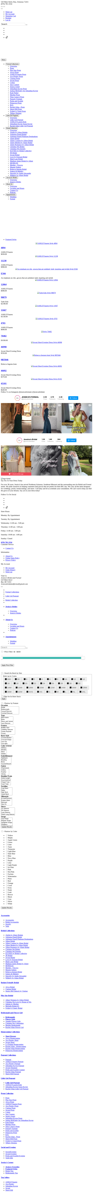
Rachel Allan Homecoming (15, 1048)
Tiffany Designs (11, 1143)
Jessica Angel (10, 1116)
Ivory (10, 888)
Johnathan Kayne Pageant (14, 1066)
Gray (9, 899)
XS (40, 692)
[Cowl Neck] (6, 788)
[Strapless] (6, 825)
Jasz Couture (10, 1114)
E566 (3, 273)
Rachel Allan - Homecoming (15, 1046)
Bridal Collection (11, 600)
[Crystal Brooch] (6, 764)
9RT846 (4, 359)
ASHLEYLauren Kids (13, 1085)
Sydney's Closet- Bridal (13, 1008)
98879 (4, 297)
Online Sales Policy (12, 558)
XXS (31, 692)
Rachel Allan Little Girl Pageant (16, 1089)
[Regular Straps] (6, 821)
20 (26, 683)
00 (18, 679)
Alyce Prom (9, 1102)
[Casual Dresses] (10, 711)
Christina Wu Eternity (13, 951)
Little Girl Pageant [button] (8, 1078)
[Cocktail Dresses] (10, 713)
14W (9, 687)
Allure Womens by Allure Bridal (17, 1000)
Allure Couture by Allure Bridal (16, 943)
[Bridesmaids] (10, 709)
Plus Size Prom (10, 1100)
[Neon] (4, 752)
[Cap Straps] (6, 819)
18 (17, 683)
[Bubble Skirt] (8, 728)
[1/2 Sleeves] (8, 809)
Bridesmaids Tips (11, 1173)
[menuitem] (48, 12)
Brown (10, 895)
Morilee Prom (10, 1124)
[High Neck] (6, 792)
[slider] (83, 657)
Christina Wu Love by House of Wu (18, 1002)
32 (79, 683)
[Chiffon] (5, 770)
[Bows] (6, 762)
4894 (3, 247)
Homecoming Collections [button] (10, 1032)
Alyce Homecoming (12, 1038)
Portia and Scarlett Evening (15, 1156)
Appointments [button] (10, 637)
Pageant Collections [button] (8, 1055)
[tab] (48, 607)
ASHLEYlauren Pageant (14, 1062)
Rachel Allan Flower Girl (14, 1027)
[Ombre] (4, 754)
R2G (7, 1135)
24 (44, 683)
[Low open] (7, 744)
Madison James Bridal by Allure (16, 964)
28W (85, 687)
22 (35, 683)
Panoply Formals (11, 1129)
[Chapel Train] (6, 782)
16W (20, 687)
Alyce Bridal (10, 987)
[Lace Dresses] (7, 723)
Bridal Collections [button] (8, 931)
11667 (3, 310)
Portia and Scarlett (11, 1131)
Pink (9, 870)
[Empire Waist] (6, 800)
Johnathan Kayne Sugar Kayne (16, 1087)
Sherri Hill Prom (11, 1139)
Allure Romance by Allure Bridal (17, 947)
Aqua (10, 847)
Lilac (9, 863)
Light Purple (12, 865)
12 (75, 679)
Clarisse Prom (10, 1108)
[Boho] (7, 719)
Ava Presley (9, 1184)
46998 (4, 347)
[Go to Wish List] (4, 6)
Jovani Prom (9, 1110)
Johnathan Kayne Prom (13, 1118)
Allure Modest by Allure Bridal (16, 945)
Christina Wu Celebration (14, 1023)
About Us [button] (9, 620)
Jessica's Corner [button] (7, 1162)
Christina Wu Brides (12, 949)
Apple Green (12, 840)
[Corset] (8, 733)
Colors (7, 1112)
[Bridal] (10, 707)
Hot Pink (11, 872)
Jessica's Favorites (12, 1167)
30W (9, 692)
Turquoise (11, 849)
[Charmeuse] (5, 768)
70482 (4, 336)
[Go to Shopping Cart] (2, 6)
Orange (10, 883)
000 (9, 679)
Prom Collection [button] (7, 1093)
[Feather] (5, 772)
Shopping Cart (10, 16)
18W (31, 687)
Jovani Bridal (10, 958)
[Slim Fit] (6, 804)
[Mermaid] (6, 802)
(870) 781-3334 (6, 542)
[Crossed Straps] (7, 740)
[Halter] (6, 790)
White (10, 904)
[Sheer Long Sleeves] (8, 814)
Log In (7, 20)
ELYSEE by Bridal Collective (16, 953)
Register (8, 18)
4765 (3, 323)
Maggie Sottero (10, 970)
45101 (4, 383)
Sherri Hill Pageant (12, 1074)
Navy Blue (12, 858)
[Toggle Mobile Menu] (2, 586)
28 (61, 683)
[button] (12, 64)
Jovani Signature (11, 1068)
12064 (4, 284)
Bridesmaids (10, 1017)
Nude (10, 890)
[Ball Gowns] (7, 718)
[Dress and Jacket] (7, 721)
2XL (84, 692)
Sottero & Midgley (12, 974)
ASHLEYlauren (11, 1182)
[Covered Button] (7, 738)
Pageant (8, 1060)
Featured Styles (10, 239)
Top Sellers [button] (5, 1177)
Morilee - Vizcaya (11, 968)
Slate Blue (11, 854)
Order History (10, 570)
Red (9, 881)
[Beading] (6, 760)
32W (20, 692)
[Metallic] (4, 750)
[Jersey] (5, 774)
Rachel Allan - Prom (12, 1137)
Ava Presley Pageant (12, 1064)
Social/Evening (10, 1152)
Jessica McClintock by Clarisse (16, 991)
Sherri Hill (9, 1190)
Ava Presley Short (11, 1040)
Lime (10, 845)
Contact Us (9, 548)
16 (8, 683)
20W (42, 687)
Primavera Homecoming (14, 1051)
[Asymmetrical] (6, 780)
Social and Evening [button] (8, 1147)
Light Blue (12, 851)
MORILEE (9, 966)
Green (10, 842)
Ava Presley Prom (11, 1106)
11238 (3, 260)
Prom (7, 1098)
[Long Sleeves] (8, 812)
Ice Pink (11, 867)
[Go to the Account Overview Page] (2, 8)
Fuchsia (10, 874)
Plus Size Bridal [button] (7, 996)
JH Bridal (8, 955)
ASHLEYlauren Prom (13, 1104)
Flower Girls (10, 1019)
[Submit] (26, 24)
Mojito (10, 838)
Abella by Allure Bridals (14, 935)
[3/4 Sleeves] (8, 811)
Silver (10, 901)
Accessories (9, 920)
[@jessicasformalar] (17, 398)
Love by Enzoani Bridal (14, 960)
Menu (3, 60)
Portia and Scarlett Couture (15, 1070)
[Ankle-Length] (6, 778)
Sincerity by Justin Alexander (15, 976)
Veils (7, 926)
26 (53, 683)
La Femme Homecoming (14, 1044)
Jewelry (8, 924)
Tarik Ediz (9, 1158)
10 (66, 679)
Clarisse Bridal (10, 989)
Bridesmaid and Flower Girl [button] (12, 1013)
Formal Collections (12, 592)
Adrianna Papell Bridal (13, 937)
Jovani (7, 1188)
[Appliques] (6, 758)
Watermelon (12, 876)
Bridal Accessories (12, 922)
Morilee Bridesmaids (12, 1025)
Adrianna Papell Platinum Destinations (19, 939)
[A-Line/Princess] (6, 798)
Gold (9, 892)
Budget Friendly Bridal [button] (10, 983)
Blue (9, 856)
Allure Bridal (10, 941)
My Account (9, 14)
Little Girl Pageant (12, 596)
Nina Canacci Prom (12, 1126)
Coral (10, 885)
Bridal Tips (9, 1171)
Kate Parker (9, 1122)
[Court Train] (6, 784)
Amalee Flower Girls (13, 1021)
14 (83, 679)
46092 (4, 370)
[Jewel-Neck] (6, 794)
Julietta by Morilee (12, 1004)
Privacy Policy (10, 560)
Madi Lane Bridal (11, 962)
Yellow (10, 835)
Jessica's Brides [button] (11, 607)
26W (74, 687)
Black (10, 897)
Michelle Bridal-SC (12, 1006)
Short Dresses (10, 1036)
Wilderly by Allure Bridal (14, 978)
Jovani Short (9, 1042)
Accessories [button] (5, 915)
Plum (10, 879)
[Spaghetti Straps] (6, 823)
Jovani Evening (11, 1154)
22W (52, 687)
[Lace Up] (7, 742)
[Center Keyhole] (8, 732)
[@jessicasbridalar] (19, 440)
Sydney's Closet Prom (13, 1141)
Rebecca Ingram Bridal (13, 972)
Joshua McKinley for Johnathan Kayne (19, 1120)
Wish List (8, 12)
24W (63, 687)
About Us (8, 556)
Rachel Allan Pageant (13, 1072)
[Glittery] (4, 748)
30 (70, 683)
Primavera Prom (11, 1133)
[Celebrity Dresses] (8, 730)
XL (74, 692)
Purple (10, 860)
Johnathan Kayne (11, 1186)
